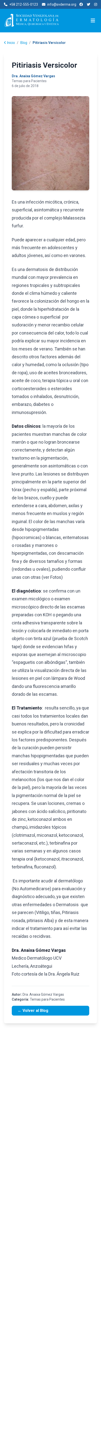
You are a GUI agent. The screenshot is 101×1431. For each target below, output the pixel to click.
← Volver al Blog (33, 1010)
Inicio (11, 43)
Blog (23, 43)
